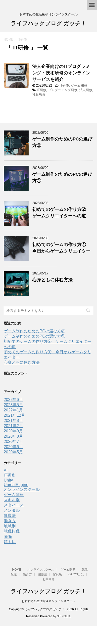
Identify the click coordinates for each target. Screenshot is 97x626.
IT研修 (64, 85)
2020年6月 (13, 447)
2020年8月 (13, 436)
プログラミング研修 (62, 90)
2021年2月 (13, 426)
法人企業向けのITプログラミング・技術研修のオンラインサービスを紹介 (61, 73)
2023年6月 (13, 399)
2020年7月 (13, 441)
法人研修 (85, 90)
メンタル (12, 510)
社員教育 (38, 94)
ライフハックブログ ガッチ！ (48, 23)
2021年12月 (14, 415)
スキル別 (12, 500)
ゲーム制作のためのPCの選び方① (34, 336)
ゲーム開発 (79, 85)
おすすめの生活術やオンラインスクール (48, 601)
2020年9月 (13, 431)
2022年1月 (13, 410)
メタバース (14, 505)
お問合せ (48, 579)
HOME (16, 569)
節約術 (57, 574)
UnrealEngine (16, 485)
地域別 (10, 526)
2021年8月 (13, 420)
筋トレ (10, 542)
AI (5, 470)
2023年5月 (13, 405)
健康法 (10, 515)
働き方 (10, 521)
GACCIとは (76, 574)
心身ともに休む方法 (52, 279)
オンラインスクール (22, 489)
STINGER (63, 616)
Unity (8, 480)
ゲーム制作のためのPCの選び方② (34, 331)
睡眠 (8, 536)
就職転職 (12, 531)
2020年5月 (13, 452)
